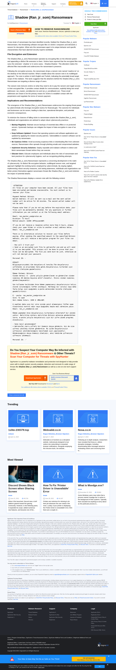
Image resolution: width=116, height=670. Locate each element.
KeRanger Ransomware (90, 88)
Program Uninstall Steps (18, 637)
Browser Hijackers (62, 434)
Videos (30, 617)
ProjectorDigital (88, 114)
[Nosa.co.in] (93, 418)
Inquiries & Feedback (76, 617)
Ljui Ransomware (89, 101)
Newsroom (73, 612)
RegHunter (52, 619)
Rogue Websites (49, 434)
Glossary (30, 619)
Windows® (49, 384)
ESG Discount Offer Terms (98, 630)
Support (54, 4)
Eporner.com (87, 45)
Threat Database (12, 9)
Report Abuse (73, 619)
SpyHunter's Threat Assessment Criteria (37, 637)
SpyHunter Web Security (14, 614)
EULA (60, 36)
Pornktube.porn (88, 42)
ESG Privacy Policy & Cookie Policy (98, 622)
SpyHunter (10, 612)
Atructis (86, 75)
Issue (10, 495)
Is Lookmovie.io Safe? (90, 147)
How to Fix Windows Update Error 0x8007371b (93, 180)
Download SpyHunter (33, 378)
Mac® (58, 384)
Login (105, 3)
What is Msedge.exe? (91, 485)
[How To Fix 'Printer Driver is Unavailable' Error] (58, 474)
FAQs (23, 535)
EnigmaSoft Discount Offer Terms (98, 626)
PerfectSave (87, 121)
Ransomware (24, 9)
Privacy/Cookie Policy (71, 36)
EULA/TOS (63, 544)
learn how (9, 546)
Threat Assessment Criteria (86, 597)
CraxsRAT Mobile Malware (91, 56)
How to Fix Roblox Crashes (91, 171)
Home (25, 4)
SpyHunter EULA (95, 612)
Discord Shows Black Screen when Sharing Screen (94, 142)
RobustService (88, 117)
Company (63, 4)
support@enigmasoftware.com (61, 574)
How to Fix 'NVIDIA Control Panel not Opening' (94, 151)
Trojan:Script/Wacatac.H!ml (91, 79)
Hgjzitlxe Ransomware (90, 98)
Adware (11, 434)
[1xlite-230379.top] (23, 418)
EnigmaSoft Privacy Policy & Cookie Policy (98, 618)
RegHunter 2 (10, 617)
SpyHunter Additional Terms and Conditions (61, 637)
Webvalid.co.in (52, 430)
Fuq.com (86, 52)
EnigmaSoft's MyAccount (92, 574)
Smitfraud (86, 65)
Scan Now (94, 24)
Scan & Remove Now (18, 30)
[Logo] (12, 3)
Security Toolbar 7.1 (89, 72)
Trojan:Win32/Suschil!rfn (90, 68)
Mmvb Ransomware (89, 91)
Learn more (41, 667)
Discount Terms (84, 544)
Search (86, 3)
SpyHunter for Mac (54, 614)
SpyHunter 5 (52, 612)
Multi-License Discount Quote (73, 3)
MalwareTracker (32, 614)
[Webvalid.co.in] (58, 418)
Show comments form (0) (16, 395)
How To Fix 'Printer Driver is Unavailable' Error (95, 137)
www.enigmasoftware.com (21, 565)
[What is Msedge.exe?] (93, 474)
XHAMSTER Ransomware (91, 49)
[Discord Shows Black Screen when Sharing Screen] (23, 474)
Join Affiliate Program (76, 614)
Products (34, 4)
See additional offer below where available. (46, 36)
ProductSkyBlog (88, 124)
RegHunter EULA (95, 614)
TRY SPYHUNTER (88, 659)
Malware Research (43, 4)
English (95, 3)
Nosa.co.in (84, 430)
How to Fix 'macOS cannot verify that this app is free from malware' (95, 175)
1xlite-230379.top (18, 430)
